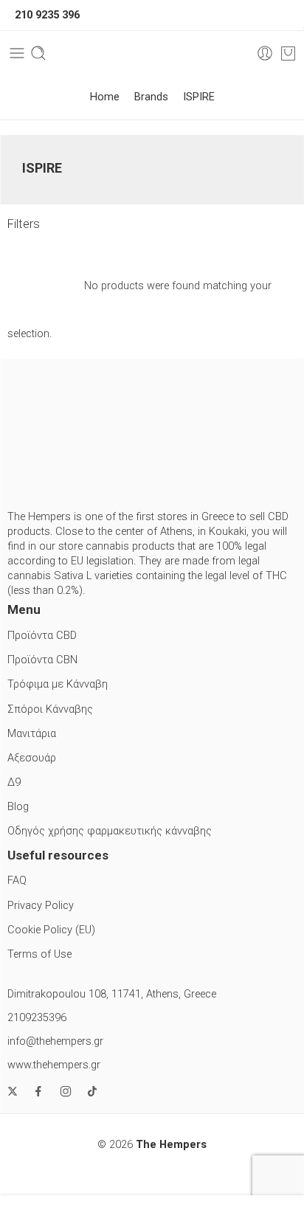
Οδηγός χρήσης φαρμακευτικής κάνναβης (109, 831)
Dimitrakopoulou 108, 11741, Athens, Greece (111, 994)
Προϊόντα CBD (42, 635)
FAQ (17, 880)
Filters (23, 224)
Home (105, 97)
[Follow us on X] (12, 1091)
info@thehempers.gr (55, 1041)
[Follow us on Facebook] (38, 1091)
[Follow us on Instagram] (65, 1091)
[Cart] (288, 53)
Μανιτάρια (31, 733)
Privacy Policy (40, 905)
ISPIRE (199, 97)
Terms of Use (39, 954)
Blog (18, 807)
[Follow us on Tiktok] (92, 1091)
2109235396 (36, 1018)
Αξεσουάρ (31, 758)
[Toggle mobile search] (38, 53)
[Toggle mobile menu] (17, 53)
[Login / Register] (265, 53)
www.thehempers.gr (53, 1065)
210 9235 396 (47, 15)
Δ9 (14, 782)
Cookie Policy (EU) (51, 930)
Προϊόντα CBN (42, 660)
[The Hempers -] (152, 53)
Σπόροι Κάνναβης (50, 709)
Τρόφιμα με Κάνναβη (57, 684)
